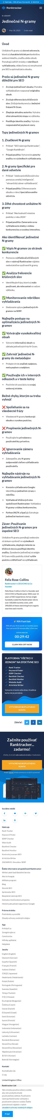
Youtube (14, 813)
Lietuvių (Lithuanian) (10, 1032)
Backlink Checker (9, 846)
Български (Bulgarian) (11, 1001)
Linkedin (4, 820)
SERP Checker (8, 838)
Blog (4, 884)
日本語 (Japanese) (9, 973)
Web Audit (6, 842)
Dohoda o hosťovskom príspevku (16, 900)
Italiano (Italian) (8, 969)
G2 (14, 820)
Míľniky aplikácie (9, 940)
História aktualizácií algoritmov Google (18, 904)
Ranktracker (12, 8)
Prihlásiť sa (6, 928)
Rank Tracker (7, 831)
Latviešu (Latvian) (9, 1036)
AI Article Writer (9, 858)
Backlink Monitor (9, 850)
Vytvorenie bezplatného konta (22, 765)
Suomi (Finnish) (8, 1020)
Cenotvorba (7, 936)
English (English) (9, 954)
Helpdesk (6, 944)
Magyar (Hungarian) (10, 1024)
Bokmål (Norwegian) (10, 1059)
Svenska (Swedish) (9, 989)
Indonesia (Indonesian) (11, 1028)
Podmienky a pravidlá (11, 914)
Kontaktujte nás (9, 1071)
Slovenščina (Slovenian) (12, 1048)
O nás (4, 1075)
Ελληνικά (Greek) (9, 1012)
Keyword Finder (9, 835)
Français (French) (9, 965)
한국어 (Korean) (9, 1055)
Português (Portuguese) (12, 985)
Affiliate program (9, 880)
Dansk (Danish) (8, 1008)
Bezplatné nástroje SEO (12, 896)
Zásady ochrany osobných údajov (16, 918)
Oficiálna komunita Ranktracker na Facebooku (25, 813)
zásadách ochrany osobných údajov (17, 1107)
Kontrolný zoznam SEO (12, 854)
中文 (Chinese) (8, 997)
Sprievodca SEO (8, 892)
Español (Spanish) (9, 962)
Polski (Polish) (8, 981)
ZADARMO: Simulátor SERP (14, 862)
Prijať (7, 1114)
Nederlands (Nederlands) (12, 977)
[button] (40, 8)
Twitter (35, 813)
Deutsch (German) (9, 958)
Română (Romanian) (10, 1040)
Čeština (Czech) (8, 1005)
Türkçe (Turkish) (8, 993)
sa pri (11, 772)
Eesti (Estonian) (8, 1016)
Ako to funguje (8, 876)
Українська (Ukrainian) (12, 1052)
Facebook (4, 813)
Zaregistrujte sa (8, 932)
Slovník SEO (7, 888)
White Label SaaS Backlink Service (16, 872)
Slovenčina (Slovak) (10, 1044)
